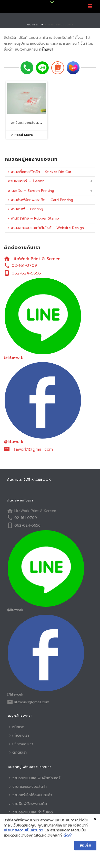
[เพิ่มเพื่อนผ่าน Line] (42, 67)
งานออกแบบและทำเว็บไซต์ (32, 812)
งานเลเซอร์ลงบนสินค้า (29, 786)
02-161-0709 (24, 265)
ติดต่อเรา (19, 752)
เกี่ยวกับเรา (20, 735)
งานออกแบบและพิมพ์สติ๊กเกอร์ (36, 778)
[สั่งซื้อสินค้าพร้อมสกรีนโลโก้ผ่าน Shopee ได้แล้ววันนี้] (57, 67)
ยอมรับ (85, 845)
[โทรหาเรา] (27, 67)
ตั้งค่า (68, 835)
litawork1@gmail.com (32, 449)
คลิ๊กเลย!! (46, 49)
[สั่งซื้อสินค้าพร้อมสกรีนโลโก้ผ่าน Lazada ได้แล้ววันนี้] (73, 67)
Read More (23, 134)
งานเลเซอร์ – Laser (26, 181)
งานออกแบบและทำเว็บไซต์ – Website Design (47, 228)
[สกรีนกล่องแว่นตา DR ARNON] (26, 98)
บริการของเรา (22, 744)
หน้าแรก (33, 24)
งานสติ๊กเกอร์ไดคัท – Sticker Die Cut (41, 172)
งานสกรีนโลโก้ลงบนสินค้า (32, 795)
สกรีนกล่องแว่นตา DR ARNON (35, 122)
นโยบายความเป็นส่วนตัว (23, 830)
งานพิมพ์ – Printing (27, 209)
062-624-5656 (26, 273)
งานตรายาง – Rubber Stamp (35, 218)
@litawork (13, 357)
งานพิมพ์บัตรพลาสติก (29, 803)
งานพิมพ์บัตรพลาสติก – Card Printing (42, 200)
